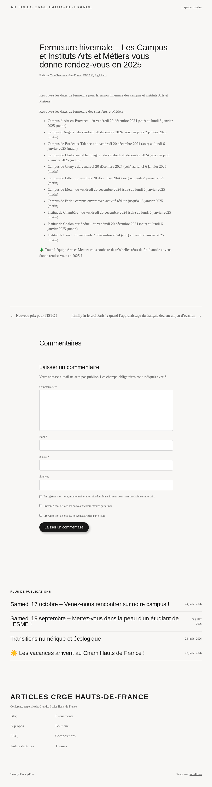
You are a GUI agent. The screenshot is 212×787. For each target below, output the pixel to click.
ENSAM (88, 75)
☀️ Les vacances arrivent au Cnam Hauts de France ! (77, 653)
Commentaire (48, 387)
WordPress (196, 774)
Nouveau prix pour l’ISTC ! (36, 315)
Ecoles (78, 75)
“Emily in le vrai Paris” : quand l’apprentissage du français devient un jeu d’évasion (133, 315)
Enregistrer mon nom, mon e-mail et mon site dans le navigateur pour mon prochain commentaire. (99, 496)
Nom (43, 436)
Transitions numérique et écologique (55, 639)
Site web (44, 476)
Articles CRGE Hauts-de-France (51, 7)
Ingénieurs (101, 75)
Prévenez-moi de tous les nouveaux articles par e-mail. (75, 515)
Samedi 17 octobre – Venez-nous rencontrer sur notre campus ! (89, 604)
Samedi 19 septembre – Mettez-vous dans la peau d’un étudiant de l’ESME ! (94, 621)
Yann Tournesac (59, 75)
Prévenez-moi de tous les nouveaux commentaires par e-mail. (78, 506)
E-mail (44, 456)
